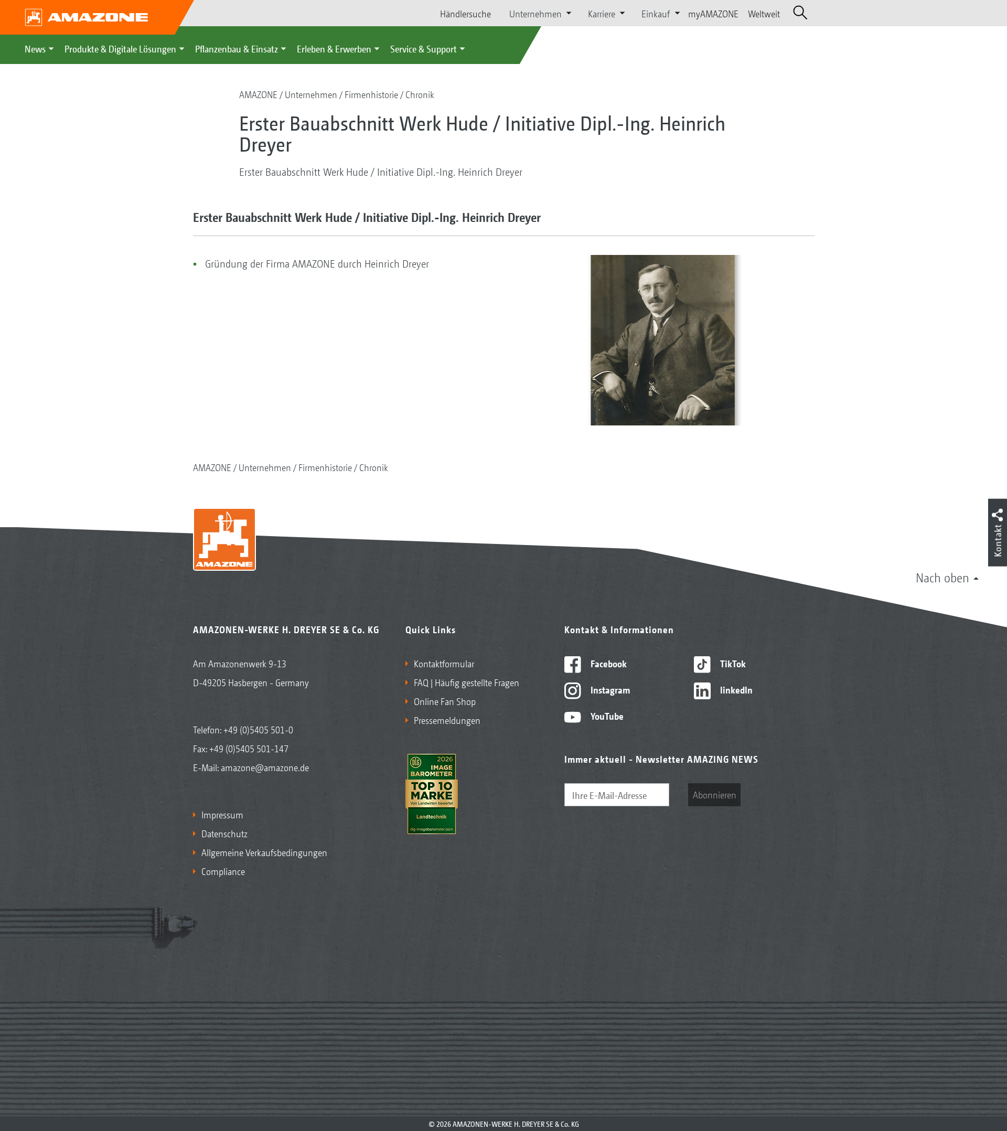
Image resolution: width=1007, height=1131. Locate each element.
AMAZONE (258, 94)
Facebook (607, 663)
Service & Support (423, 48)
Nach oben (942, 577)
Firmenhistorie (371, 94)
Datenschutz (224, 833)
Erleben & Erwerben (334, 48)
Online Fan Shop (445, 701)
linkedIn (735, 689)
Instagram (609, 689)
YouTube (606, 715)
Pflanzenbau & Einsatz (236, 48)
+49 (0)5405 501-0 (258, 729)
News (35, 48)
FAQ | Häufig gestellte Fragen (466, 682)
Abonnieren (714, 794)
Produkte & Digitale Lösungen (120, 48)
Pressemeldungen (447, 719)
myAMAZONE (713, 13)
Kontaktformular (444, 663)
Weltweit (764, 13)
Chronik (419, 94)
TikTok (732, 663)
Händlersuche (465, 13)
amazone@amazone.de (265, 767)
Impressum (222, 814)
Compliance (223, 871)
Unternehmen (311, 94)
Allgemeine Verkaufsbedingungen (264, 852)
